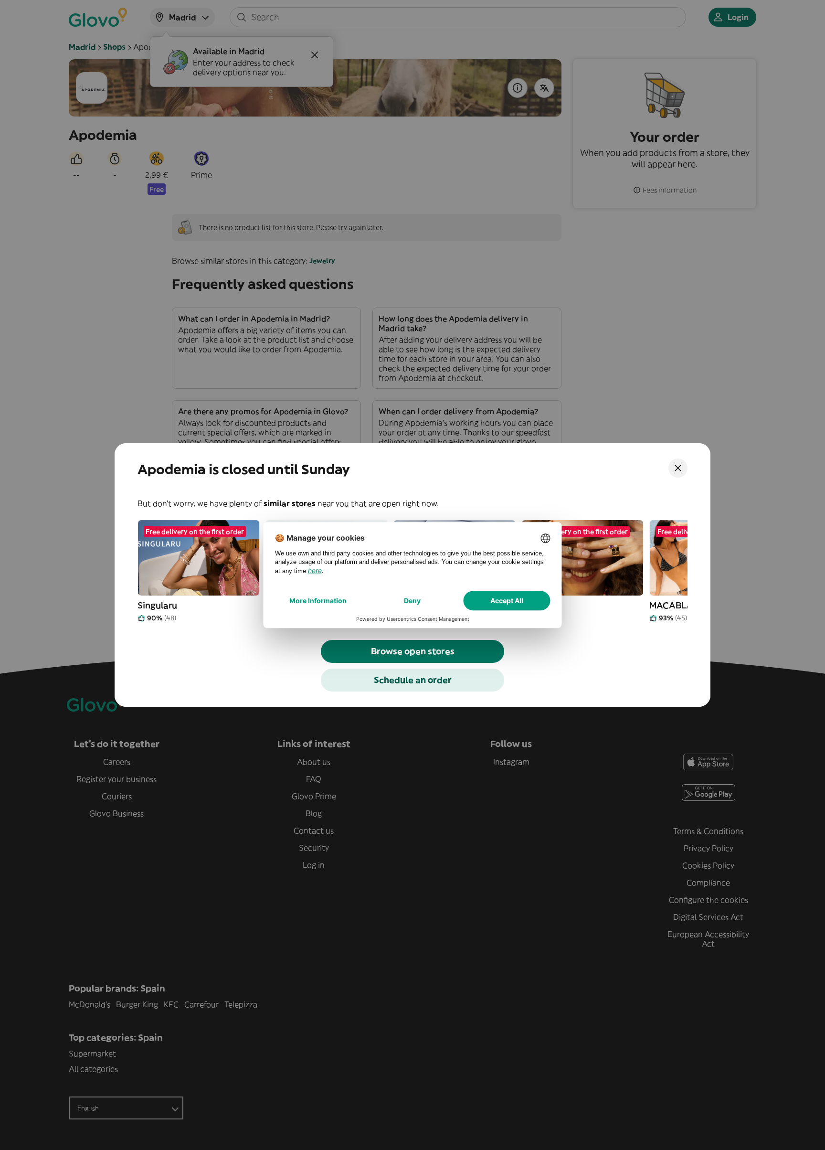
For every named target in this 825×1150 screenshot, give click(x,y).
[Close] (678, 468)
